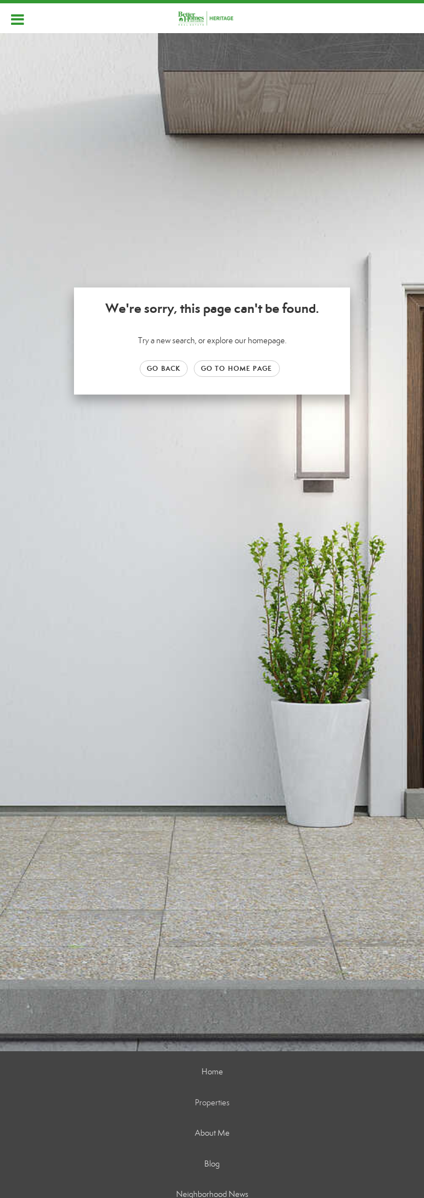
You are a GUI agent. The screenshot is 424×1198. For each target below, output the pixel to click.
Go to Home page (237, 368)
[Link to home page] (212, 18)
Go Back (164, 368)
